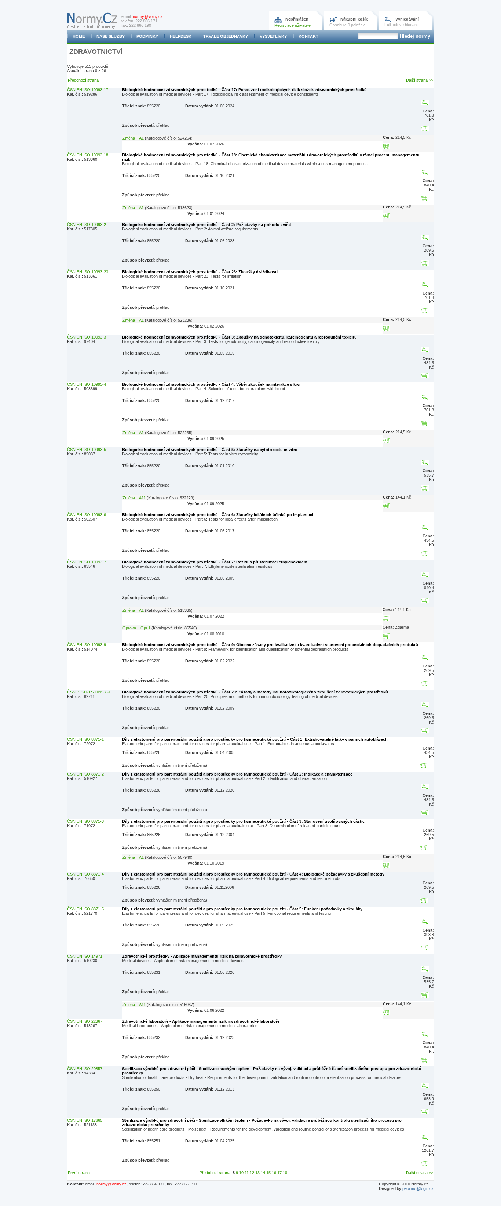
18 (285, 1172)
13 (257, 1172)
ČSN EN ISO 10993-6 (86, 515)
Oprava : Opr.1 (136, 628)
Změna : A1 (133, 138)
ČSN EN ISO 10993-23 (87, 272)
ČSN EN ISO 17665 (84, 1120)
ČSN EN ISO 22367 (84, 1021)
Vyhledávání (407, 19)
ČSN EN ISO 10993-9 (86, 645)
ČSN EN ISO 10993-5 (86, 449)
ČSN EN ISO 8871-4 (85, 874)
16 (274, 1172)
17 (279, 1172)
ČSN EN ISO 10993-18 (87, 155)
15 (268, 1172)
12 (252, 1172)
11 (247, 1172)
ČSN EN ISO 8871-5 (85, 909)
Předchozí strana (83, 80)
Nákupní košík (354, 19)
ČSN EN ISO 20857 (84, 1068)
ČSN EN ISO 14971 (84, 956)
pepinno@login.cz (418, 1188)
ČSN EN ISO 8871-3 (85, 821)
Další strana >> (419, 80)
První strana (79, 1172)
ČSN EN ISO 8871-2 (85, 774)
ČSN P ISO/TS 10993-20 (89, 692)
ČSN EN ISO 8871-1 (85, 739)
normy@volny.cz (148, 16)
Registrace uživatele (292, 25)
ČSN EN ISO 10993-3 (86, 337)
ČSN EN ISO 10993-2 (86, 224)
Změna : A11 (134, 498)
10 (241, 1172)
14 (263, 1172)
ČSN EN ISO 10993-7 (86, 562)
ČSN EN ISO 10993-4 (86, 384)
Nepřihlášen (296, 19)
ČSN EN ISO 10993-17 (87, 90)
